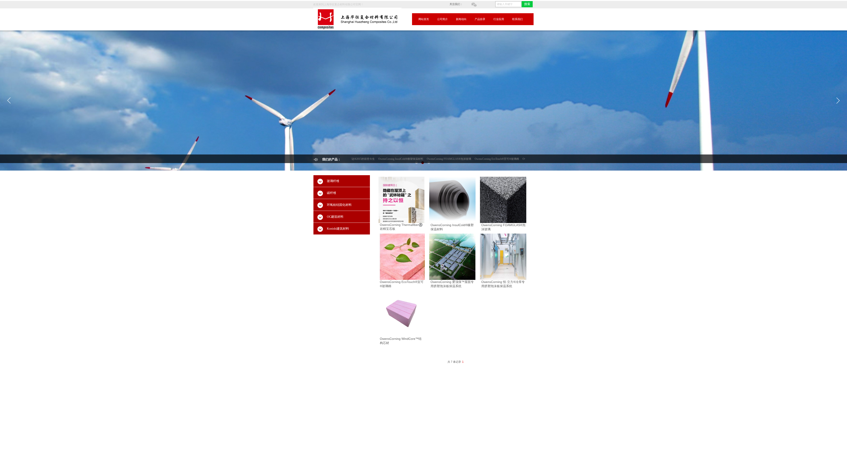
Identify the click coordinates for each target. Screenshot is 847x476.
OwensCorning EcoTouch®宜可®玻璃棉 (473, 158)
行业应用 (498, 19)
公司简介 (442, 19)
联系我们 (517, 19)
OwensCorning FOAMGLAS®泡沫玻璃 (425, 158)
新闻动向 (461, 19)
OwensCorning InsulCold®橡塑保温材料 (376, 158)
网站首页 (423, 19)
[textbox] (508, 4)
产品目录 (480, 19)
